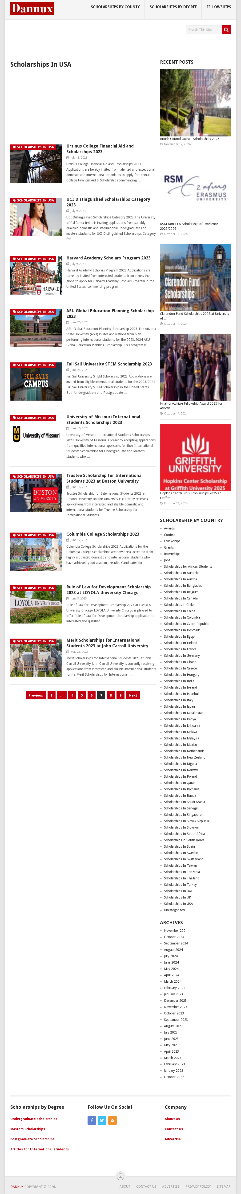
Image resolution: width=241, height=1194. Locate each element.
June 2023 (171, 1039)
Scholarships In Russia (180, 795)
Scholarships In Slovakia (181, 827)
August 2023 (173, 1026)
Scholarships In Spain (179, 846)
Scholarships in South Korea (184, 840)
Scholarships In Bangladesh (184, 585)
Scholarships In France (180, 649)
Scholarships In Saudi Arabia (184, 802)
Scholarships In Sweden (181, 853)
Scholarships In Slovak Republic (186, 821)
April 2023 (171, 1051)
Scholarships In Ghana (180, 662)
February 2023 (174, 1064)
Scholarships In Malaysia (181, 738)
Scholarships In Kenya (180, 719)
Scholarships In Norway (181, 770)
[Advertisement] (96, 35)
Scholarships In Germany (182, 655)
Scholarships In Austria (180, 579)
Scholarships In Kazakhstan (184, 713)
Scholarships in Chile (178, 605)
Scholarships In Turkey (180, 884)
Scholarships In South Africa (184, 834)
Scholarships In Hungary (181, 675)
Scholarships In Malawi (180, 732)
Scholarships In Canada (181, 598)
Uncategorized (174, 910)
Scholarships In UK (177, 897)
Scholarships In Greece (180, 668)
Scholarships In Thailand (181, 878)
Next (133, 695)
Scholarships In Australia (181, 573)
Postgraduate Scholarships (32, 1139)
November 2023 (175, 1007)
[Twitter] (102, 1120)
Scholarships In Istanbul (182, 694)
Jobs (167, 560)
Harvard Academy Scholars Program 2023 (108, 257)
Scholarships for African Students (188, 566)
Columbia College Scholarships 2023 (102, 534)
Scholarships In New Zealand (184, 757)
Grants (169, 547)
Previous (36, 695)
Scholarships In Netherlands (184, 751)
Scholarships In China (179, 611)
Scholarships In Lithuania (182, 725)
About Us (172, 1119)
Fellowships (219, 7)
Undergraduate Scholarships (33, 1119)
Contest (169, 535)
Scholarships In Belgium (181, 592)
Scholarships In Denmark (182, 630)
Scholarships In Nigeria (180, 764)
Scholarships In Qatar (179, 783)
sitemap (224, 1186)
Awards (169, 528)
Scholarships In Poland (180, 776)
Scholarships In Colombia (182, 617)
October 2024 (174, 937)
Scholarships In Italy (178, 700)
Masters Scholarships (27, 1129)
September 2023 (176, 1020)
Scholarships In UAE (178, 891)
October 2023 (174, 1013)
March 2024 (172, 981)
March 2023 (172, 1058)
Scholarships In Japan (179, 706)
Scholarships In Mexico (180, 745)
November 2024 (175, 930)
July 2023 (171, 1032)
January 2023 (173, 1070)
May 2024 (171, 969)
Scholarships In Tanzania (182, 872)
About (125, 1186)
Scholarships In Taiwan (180, 865)
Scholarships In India (179, 681)
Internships (172, 554)
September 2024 (176, 943)
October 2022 (174, 1077)
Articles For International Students (39, 1149)
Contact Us (174, 1129)
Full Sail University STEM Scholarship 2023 (109, 363)
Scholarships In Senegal (181, 808)
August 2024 (173, 950)
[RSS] (112, 1120)
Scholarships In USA (178, 904)
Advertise (173, 1139)
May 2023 (171, 1045)
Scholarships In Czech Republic (186, 624)
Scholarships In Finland (180, 643)
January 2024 (173, 994)
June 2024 (171, 962)
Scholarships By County (115, 7)
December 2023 (175, 1000)
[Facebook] (92, 1120)
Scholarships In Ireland (180, 687)
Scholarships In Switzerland (184, 859)
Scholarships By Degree (173, 7)
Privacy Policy (198, 1186)
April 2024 (171, 975)
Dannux (17, 1187)
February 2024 (174, 988)
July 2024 (171, 956)
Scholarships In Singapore (182, 815)
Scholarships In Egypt (179, 636)
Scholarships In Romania (181, 789)
